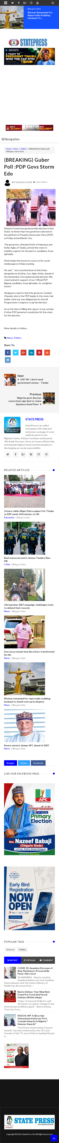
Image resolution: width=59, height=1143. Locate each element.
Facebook (38, 763)
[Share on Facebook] (8, 352)
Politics (24, 149)
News (15, 149)
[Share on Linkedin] (31, 352)
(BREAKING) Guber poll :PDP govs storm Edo (29, 166)
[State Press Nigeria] (29, 40)
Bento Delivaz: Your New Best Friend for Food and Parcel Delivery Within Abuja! (34, 994)
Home (8, 149)
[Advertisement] (29, 95)
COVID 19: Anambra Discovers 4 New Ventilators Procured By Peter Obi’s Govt (35, 971)
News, (38, 182)
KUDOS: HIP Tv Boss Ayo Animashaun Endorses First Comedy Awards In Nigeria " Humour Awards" (33, 1019)
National (10, 949)
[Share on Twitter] (16, 352)
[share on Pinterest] (39, 352)
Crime (7, 564)
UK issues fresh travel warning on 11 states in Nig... (41, 15)
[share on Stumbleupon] (47, 352)
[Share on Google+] (23, 352)
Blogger (11, 763)
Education (9, 517)
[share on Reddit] (8, 360)
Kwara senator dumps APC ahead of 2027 (26, 745)
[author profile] (7, 185)
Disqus (24, 763)
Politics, (44, 182)
